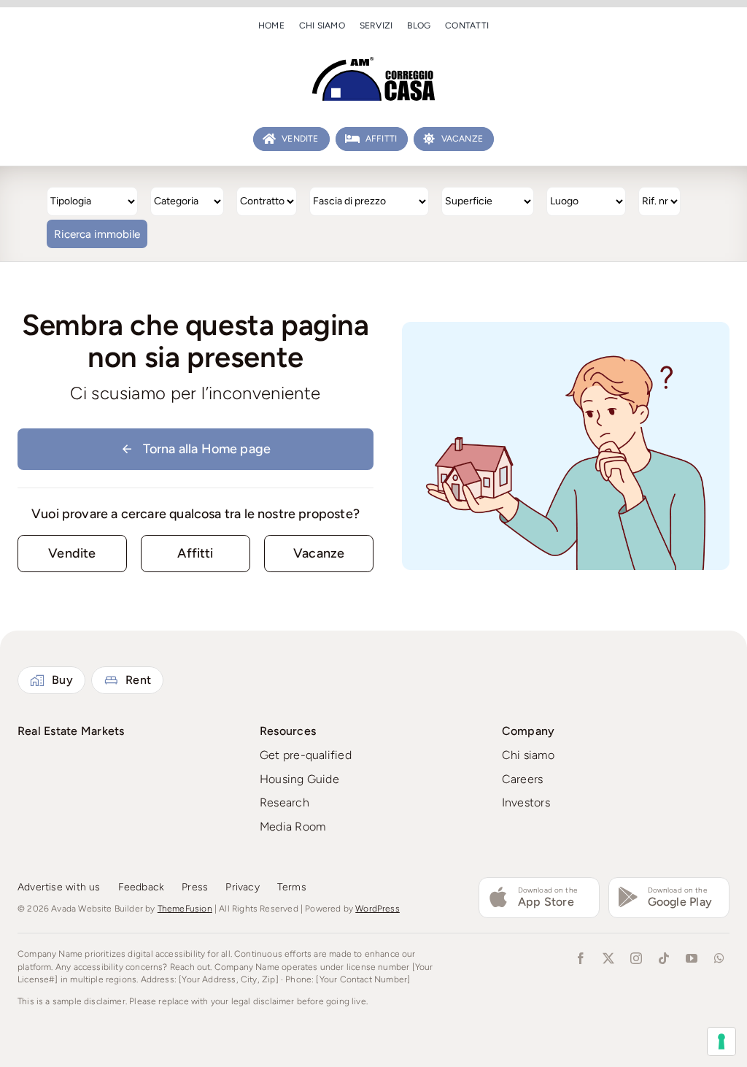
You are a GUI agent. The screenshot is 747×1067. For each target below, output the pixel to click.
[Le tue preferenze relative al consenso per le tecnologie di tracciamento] (721, 1041)
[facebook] (580, 958)
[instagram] (636, 958)
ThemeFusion (185, 909)
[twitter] (608, 958)
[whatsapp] (719, 958)
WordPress (377, 909)
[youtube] (691, 958)
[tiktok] (664, 958)
